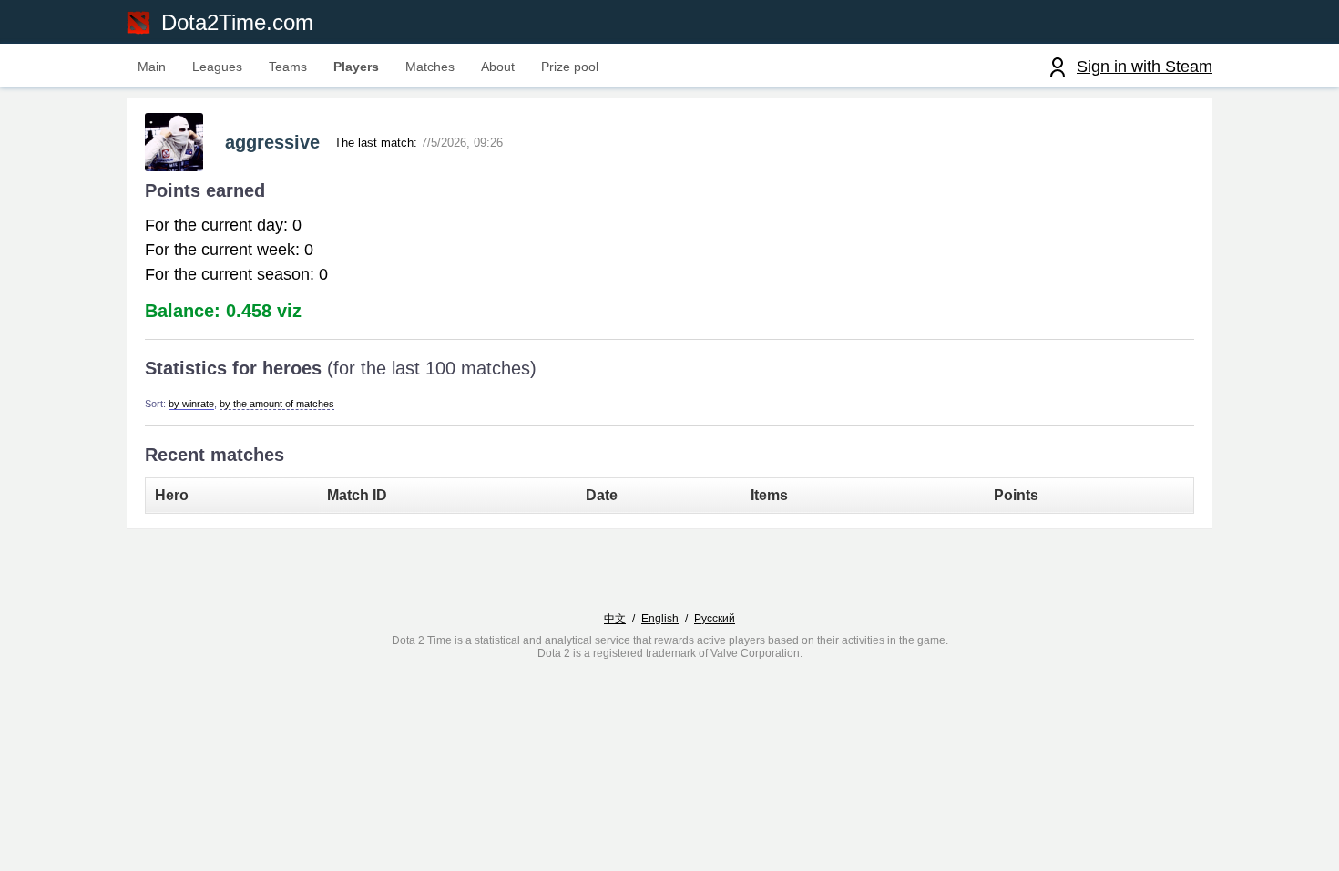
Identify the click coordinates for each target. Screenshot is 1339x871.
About (498, 66)
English (660, 618)
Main (152, 66)
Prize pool (569, 66)
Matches (430, 66)
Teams (288, 66)
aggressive (272, 142)
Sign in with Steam (1144, 66)
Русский (714, 618)
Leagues (217, 66)
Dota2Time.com (237, 22)
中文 (615, 618)
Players (356, 66)
